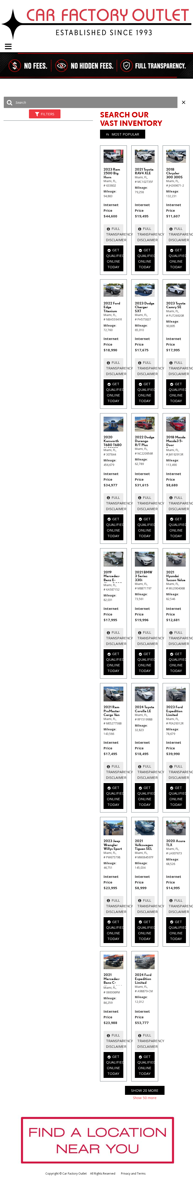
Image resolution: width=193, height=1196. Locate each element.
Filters (47, 114)
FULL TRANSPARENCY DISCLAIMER (114, 234)
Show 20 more (144, 1090)
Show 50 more (145, 1097)
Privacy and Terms (133, 1174)
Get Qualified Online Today (114, 258)
